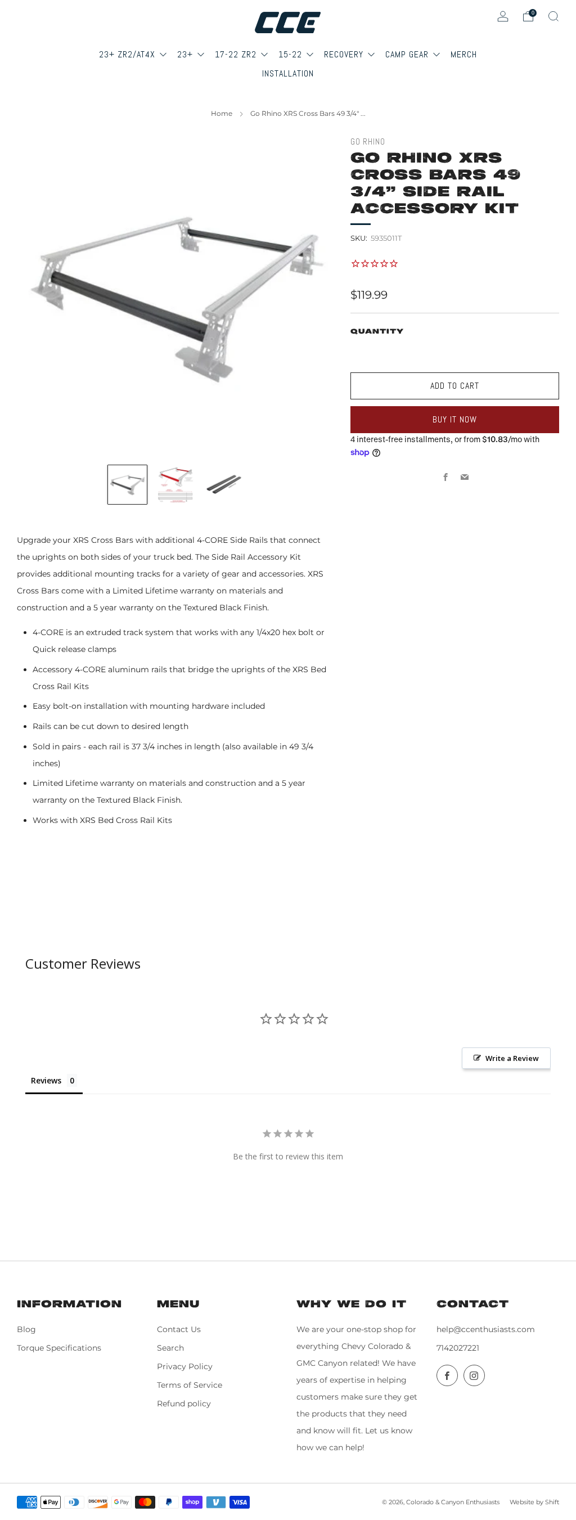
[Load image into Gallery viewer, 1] (127, 485)
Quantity (377, 331)
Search (170, 1348)
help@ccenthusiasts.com (485, 1329)
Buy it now (455, 419)
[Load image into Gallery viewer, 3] (223, 485)
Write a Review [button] (512, 1058)
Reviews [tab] (46, 1080)
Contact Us (179, 1329)
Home (221, 113)
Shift (552, 1502)
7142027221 (457, 1348)
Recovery (345, 54)
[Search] (553, 16)
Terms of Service (189, 1385)
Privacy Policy (185, 1366)
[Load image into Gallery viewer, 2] (175, 485)
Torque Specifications (59, 1348)
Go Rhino (367, 142)
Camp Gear (408, 54)
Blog (26, 1329)
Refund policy (184, 1403)
